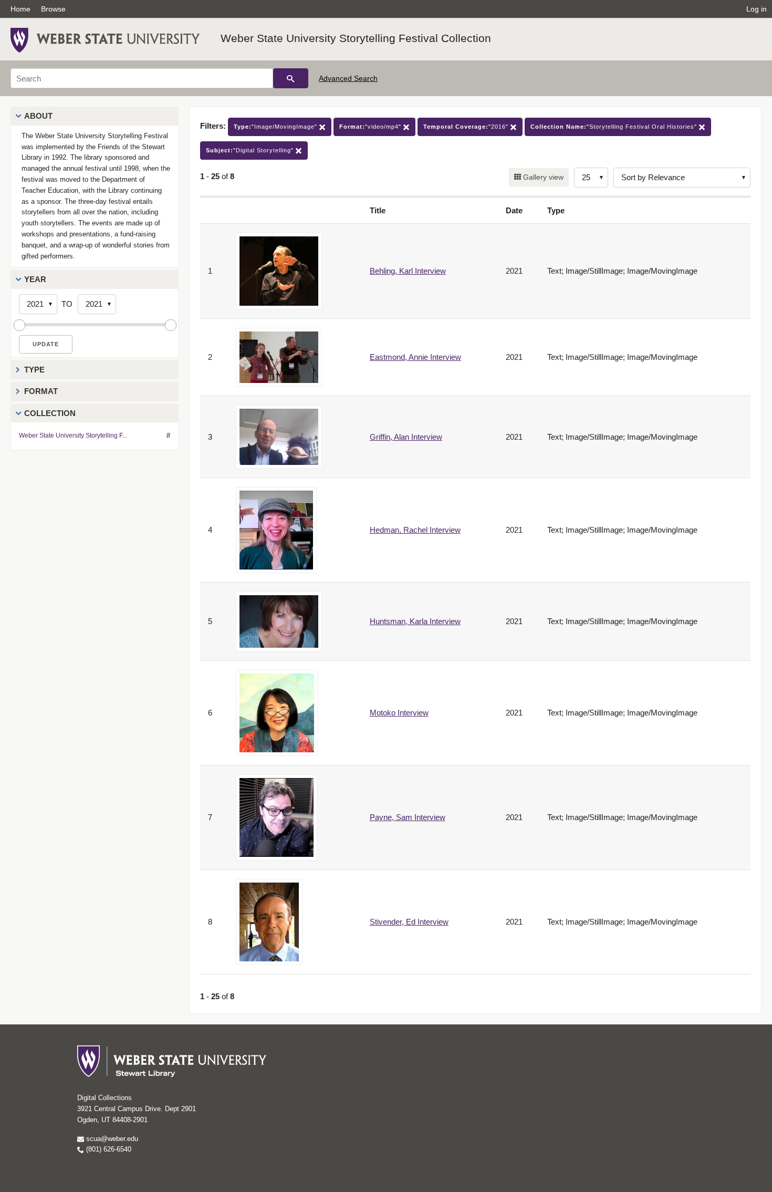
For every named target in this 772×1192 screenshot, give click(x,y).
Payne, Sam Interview (407, 817)
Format (41, 391)
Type (34, 369)
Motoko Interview (399, 712)
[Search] (290, 78)
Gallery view (542, 177)
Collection (50, 413)
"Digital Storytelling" (251, 150)
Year (35, 279)
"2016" (466, 126)
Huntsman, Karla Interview (415, 621)
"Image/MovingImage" (276, 126)
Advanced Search (348, 78)
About (38, 115)
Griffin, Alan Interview (406, 436)
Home (20, 9)
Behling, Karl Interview (408, 270)
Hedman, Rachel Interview (415, 529)
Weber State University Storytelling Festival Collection (356, 38)
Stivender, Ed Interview (409, 921)
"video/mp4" (371, 126)
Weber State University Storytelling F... (73, 435)
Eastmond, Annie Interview (415, 357)
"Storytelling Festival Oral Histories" (614, 126)
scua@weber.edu (111, 1139)
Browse (53, 9)
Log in (756, 9)
